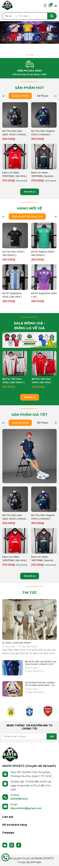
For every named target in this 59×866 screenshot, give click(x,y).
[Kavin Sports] (7, 5)
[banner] (29, 339)
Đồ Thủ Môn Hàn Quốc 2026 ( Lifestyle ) (14, 133)
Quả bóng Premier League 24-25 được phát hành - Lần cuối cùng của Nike (40, 683)
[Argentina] (10, 711)
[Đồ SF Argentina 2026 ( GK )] (44, 277)
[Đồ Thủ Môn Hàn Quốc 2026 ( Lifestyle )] (15, 115)
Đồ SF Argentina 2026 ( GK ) (44, 295)
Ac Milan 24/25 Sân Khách (16, 642)
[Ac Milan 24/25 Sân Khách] (29, 619)
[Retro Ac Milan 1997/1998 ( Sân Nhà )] (15, 156)
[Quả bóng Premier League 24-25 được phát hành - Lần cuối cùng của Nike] (12, 689)
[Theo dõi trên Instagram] (12, 844)
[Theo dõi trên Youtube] (5, 844)
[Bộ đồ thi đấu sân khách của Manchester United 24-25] (12, 668)
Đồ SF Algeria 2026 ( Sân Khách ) (43, 253)
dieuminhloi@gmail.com (26, 808)
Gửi (52, 736)
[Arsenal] (47, 711)
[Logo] (10, 754)
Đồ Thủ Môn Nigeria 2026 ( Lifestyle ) (43, 133)
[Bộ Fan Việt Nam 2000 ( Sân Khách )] (14, 363)
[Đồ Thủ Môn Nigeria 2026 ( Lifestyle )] (44, 115)
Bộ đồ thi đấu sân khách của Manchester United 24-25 (40, 662)
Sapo (38, 862)
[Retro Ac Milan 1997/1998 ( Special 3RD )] (44, 156)
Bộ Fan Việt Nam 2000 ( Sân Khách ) (13, 380)
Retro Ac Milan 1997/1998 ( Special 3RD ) (42, 174)
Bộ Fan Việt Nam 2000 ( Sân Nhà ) (41, 380)
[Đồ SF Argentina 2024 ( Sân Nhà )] (15, 277)
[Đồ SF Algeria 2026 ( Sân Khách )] (44, 235)
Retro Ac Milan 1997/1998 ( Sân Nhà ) (14, 174)
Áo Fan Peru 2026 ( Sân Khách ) (13, 253)
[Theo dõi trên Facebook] (18, 844)
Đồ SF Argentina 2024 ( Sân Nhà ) (12, 295)
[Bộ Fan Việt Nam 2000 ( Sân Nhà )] (44, 363)
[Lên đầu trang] (53, 860)
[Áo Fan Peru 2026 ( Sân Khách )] (15, 235)
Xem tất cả (29, 192)
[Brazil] (29, 711)
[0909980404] (5, 857)
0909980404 (19, 798)
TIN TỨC (29, 592)
